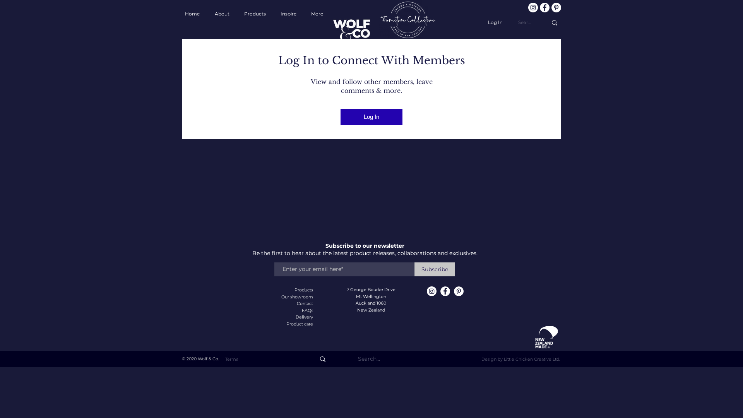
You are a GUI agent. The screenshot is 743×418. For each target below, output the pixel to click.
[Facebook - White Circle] (545, 7)
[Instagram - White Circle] (533, 7)
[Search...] (554, 22)
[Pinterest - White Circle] (556, 7)
